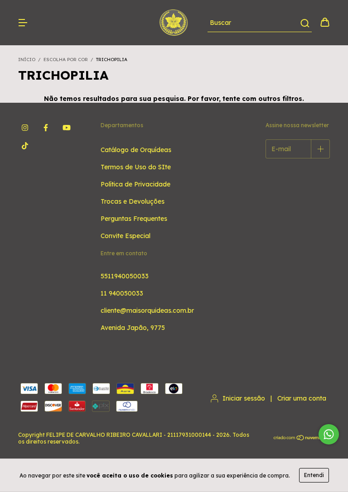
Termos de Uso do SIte (136, 167)
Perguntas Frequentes (134, 219)
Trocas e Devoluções (132, 201)
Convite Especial (125, 236)
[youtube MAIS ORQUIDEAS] (66, 127)
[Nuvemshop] (301, 438)
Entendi (314, 475)
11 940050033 (122, 293)
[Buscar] (304, 23)
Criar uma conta (301, 398)
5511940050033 (125, 276)
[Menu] (22, 23)
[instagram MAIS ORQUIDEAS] (25, 127)
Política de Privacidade (135, 184)
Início (26, 59)
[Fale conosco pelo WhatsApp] (329, 434)
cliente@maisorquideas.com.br (147, 310)
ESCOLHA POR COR (66, 59)
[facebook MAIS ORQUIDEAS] (46, 127)
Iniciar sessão (243, 398)
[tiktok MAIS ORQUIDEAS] (25, 146)
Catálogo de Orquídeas (136, 150)
